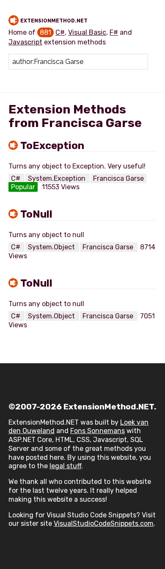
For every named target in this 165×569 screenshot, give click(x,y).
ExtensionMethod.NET (54, 21)
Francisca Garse (118, 178)
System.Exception (57, 178)
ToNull (36, 214)
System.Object (52, 247)
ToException (52, 146)
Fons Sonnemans (97, 431)
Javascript (25, 42)
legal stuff (65, 466)
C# (60, 32)
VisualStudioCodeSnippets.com (104, 523)
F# (114, 32)
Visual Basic (87, 32)
